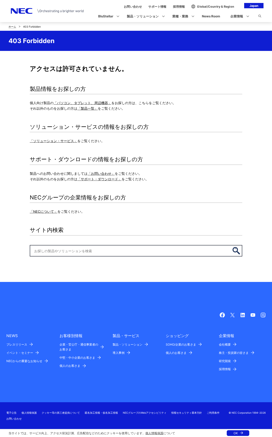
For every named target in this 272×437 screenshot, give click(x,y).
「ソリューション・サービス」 (53, 141)
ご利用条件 (213, 412)
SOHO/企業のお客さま (181, 344)
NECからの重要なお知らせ (24, 361)
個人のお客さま (70, 365)
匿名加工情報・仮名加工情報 (101, 412)
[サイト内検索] (260, 17)
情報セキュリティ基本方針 (186, 412)
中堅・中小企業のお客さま (77, 357)
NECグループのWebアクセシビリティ (144, 412)
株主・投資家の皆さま (234, 352)
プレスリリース (16, 344)
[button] (107, 16)
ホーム (12, 26)
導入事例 (119, 352)
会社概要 (225, 344)
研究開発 (225, 361)
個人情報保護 (154, 433)
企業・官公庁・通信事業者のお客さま (79, 347)
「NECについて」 (43, 211)
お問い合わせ (14, 418)
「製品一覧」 (87, 108)
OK (236, 433)
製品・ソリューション (127, 344)
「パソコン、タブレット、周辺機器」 (82, 103)
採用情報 (225, 369)
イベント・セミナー (19, 352)
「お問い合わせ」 (101, 173)
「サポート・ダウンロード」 (99, 179)
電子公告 (11, 412)
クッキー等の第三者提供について (61, 412)
